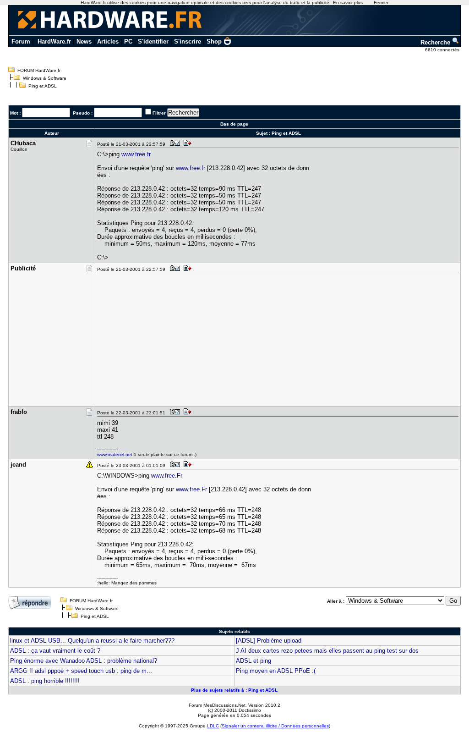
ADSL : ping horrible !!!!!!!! (45, 680)
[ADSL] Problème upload (268, 640)
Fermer (381, 2)
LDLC (213, 725)
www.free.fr (136, 154)
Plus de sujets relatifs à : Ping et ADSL (234, 690)
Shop (214, 41)
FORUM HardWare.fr (38, 70)
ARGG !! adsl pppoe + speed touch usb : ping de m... (81, 670)
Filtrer (159, 113)
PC (128, 41)
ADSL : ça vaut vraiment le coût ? (55, 650)
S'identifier (153, 41)
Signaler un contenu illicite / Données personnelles (275, 725)
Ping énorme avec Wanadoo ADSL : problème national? (83, 660)
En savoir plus (348, 2)
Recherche (436, 42)
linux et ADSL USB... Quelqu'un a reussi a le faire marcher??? (92, 640)
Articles (108, 41)
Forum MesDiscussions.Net (217, 705)
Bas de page (234, 124)
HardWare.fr (54, 41)
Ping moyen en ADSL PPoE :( (276, 670)
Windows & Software (44, 78)
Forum (20, 41)
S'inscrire (187, 41)
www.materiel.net (114, 454)
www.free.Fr (166, 475)
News (84, 41)
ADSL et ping (253, 660)
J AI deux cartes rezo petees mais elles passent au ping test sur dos (327, 650)
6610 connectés (443, 49)
